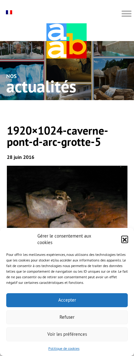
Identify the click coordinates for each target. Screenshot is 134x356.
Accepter (67, 300)
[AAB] (66, 40)
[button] (125, 239)
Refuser (67, 317)
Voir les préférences (67, 334)
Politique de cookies (63, 348)
